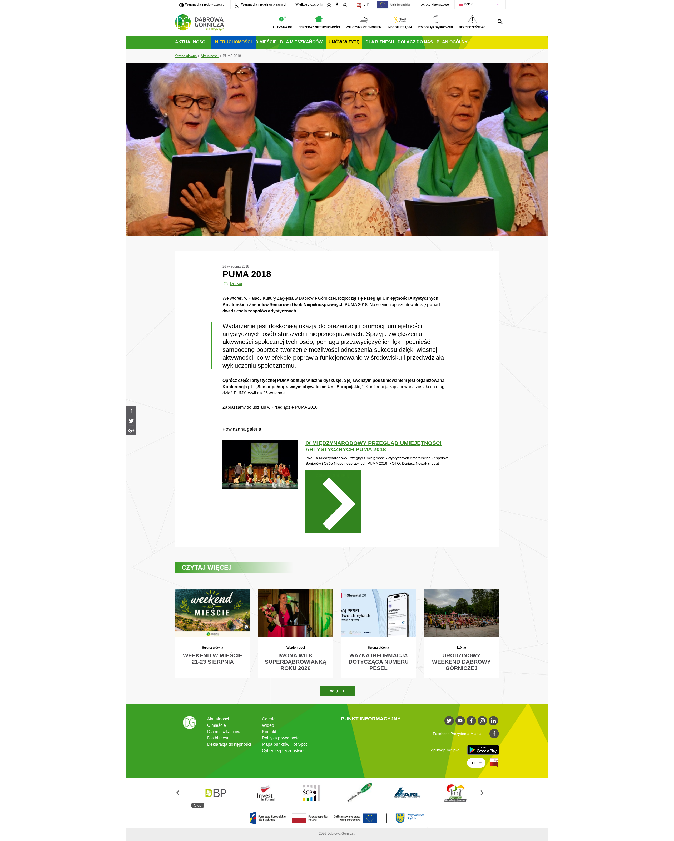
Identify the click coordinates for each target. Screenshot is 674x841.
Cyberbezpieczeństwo (283, 750)
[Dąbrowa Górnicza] (199, 22)
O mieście (266, 42)
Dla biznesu (379, 42)
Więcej (337, 691)
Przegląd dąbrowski (435, 27)
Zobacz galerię (332, 475)
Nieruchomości (233, 42)
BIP (365, 4)
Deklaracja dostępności (229, 744)
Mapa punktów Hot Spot (284, 744)
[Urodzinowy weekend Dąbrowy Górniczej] (461, 633)
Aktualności (190, 42)
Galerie (269, 719)
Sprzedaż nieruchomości (319, 27)
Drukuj (236, 283)
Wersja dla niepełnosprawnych (263, 4)
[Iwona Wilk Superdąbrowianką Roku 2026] (295, 633)
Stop (197, 805)
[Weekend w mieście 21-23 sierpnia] (212, 633)
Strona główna (186, 56)
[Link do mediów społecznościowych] (449, 720)
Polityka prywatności (281, 738)
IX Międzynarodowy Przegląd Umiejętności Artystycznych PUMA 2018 (373, 446)
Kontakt (269, 731)
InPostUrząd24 (400, 27)
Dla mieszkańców (301, 42)
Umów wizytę (344, 42)
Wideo (268, 725)
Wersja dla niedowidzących (202, 4)
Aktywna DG (282, 27)
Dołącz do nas (415, 42)
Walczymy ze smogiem (363, 27)
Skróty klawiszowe (434, 4)
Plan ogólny (452, 42)
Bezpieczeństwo (472, 27)
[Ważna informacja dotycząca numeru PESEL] (378, 633)
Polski (468, 4)
